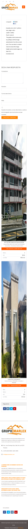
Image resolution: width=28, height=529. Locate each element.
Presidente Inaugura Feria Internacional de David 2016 (10, 489)
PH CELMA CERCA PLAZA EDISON (14, 242)
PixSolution (20, 527)
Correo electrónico (6, 93)
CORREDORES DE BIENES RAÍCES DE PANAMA (12, 465)
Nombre (3, 86)
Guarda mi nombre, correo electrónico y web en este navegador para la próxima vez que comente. (14, 112)
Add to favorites (21, 239)
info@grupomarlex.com (8, 454)
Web (2, 100)
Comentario (4, 71)
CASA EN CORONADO (14, 379)
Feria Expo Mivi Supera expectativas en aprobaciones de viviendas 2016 (13, 478)
